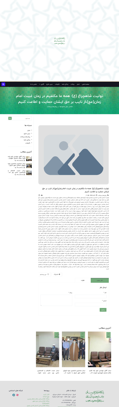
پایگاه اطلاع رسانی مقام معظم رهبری (38, 399)
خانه (71, 107)
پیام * (70, 293)
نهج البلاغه (46, 396)
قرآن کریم (46, 394)
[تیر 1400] (99, 349)
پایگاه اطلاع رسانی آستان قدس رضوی (38, 405)
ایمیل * (104, 301)
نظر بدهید (100, 280)
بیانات (72, 84)
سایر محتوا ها (64, 107)
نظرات (83, 280)
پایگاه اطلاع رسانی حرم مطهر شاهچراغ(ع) (40, 402)
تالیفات (57, 84)
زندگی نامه (65, 84)
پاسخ (103, 310)
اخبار (78, 84)
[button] (3, 84)
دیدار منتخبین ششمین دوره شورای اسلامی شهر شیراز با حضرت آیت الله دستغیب (74, 372)
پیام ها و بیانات (52, 107)
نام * (105, 293)
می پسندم (43, 274)
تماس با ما (33, 84)
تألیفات (27, 143)
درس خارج (49, 84)
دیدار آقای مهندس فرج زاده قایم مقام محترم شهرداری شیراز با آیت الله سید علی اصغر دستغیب (100, 372)
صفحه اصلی (85, 84)
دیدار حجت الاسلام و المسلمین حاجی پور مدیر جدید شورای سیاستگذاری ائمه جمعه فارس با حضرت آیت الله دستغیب (48, 372)
